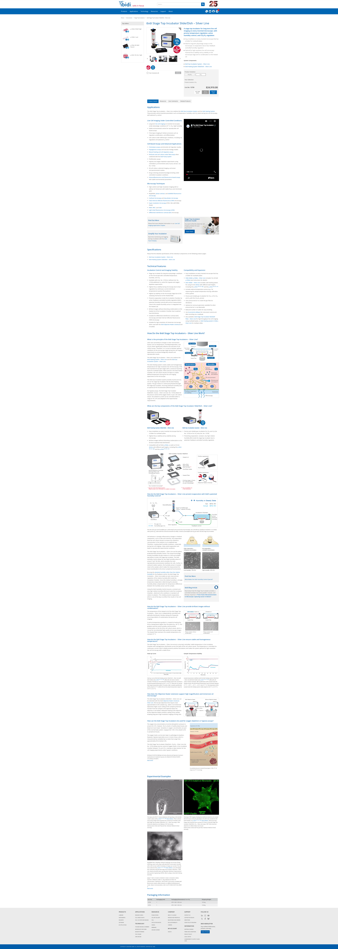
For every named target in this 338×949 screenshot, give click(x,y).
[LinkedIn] (202, 915)
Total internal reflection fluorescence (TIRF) (161, 200)
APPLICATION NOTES (156, 922)
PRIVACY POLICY (188, 934)
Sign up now (205, 932)
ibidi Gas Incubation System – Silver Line (197, 64)
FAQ (153, 920)
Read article (150, 888)
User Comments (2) (154, 73)
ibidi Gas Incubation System (189, 111)
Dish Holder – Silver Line (193, 282)
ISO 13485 (153, 946)
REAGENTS (121, 920)
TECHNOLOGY (139, 923)
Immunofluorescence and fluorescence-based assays (164, 177)
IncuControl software (194, 312)
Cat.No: (187, 87)
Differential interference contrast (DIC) (160, 212)
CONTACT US (187, 915)
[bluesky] (208, 919)
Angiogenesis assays (155, 149)
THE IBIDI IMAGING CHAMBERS (142, 926)
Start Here (189, 231)
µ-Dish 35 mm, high (136, 55)
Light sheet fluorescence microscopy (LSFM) (162, 210)
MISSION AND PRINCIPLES (174, 917)
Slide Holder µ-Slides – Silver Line (195, 278)
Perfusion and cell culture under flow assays (162, 154)
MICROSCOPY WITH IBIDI (140, 929)
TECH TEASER (138, 934)
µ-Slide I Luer (134, 37)
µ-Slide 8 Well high (136, 29)
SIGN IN (169, 931)
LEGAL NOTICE (187, 936)
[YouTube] (208, 915)
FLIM (160, 207)
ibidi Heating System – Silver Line (157, 359)
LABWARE (121, 915)
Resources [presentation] (163, 101)
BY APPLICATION (122, 925)
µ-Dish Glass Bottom (165, 819)
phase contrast (160, 193)
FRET (154, 207)
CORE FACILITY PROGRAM (190, 922)
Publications (155, 915)
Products (122, 912)
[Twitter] (202, 919)
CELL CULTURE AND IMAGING (142, 920)
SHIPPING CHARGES (188, 929)
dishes (197, 285)
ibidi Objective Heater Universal (170, 324)
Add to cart (213, 92)
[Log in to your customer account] (213, 11)
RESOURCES (155, 912)
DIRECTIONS (187, 920)
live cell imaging (160, 124)
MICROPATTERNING (139, 931)
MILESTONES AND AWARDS (174, 920)
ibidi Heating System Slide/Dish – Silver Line (198, 66)
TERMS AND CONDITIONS (190, 931)
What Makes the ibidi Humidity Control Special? (199, 579)
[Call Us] (206, 11)
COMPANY (171, 912)
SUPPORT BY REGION (189, 917)
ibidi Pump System (165, 156)
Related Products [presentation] (185, 101)
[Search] (203, 4)
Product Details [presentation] (152, 101)
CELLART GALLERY (156, 917)
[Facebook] (205, 919)
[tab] (153, 101)
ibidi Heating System (209, 111)
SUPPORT (187, 912)
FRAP (150, 207)
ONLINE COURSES (156, 930)
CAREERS (170, 925)
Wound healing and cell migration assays (161, 152)
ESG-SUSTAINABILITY (172, 922)
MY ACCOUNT (172, 928)
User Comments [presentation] (173, 101)
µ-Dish (199, 287)
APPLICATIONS (140, 912)
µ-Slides (188, 280)
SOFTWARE (121, 922)
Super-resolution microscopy (157, 203)
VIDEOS (153, 925)
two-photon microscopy (171, 198)
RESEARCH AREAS (139, 915)
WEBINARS (154, 927)
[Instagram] (205, 915)
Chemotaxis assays (154, 147)
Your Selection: (189, 80)
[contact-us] (210, 11)
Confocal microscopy (155, 198)
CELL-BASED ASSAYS (139, 917)
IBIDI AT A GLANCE (172, 915)
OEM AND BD (138, 936)
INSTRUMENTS (122, 917)
